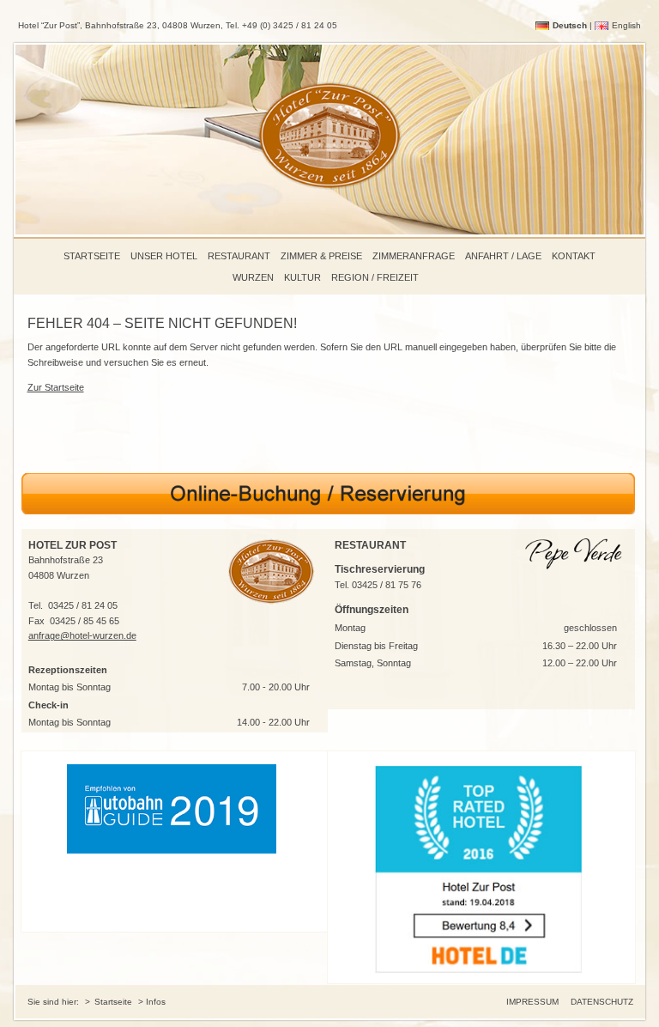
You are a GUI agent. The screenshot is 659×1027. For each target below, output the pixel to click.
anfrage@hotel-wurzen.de (82, 635)
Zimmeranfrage (413, 256)
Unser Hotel (163, 256)
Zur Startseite (55, 387)
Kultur (302, 277)
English (626, 25)
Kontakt (574, 256)
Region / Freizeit (375, 277)
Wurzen (253, 277)
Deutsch (570, 25)
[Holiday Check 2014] (481, 867)
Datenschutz (602, 1001)
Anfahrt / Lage (503, 256)
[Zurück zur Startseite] (329, 204)
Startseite (91, 256)
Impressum (532, 1001)
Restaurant (239, 256)
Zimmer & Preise (321, 256)
